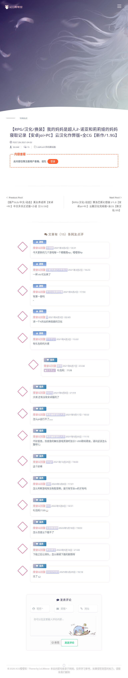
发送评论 (69, 642)
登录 (52, 161)
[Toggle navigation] (119, 6)
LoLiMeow (44, 668)
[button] (55, 642)
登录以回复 (39, 247)
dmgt (49, 462)
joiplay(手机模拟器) (46, 147)
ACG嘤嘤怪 (21, 668)
